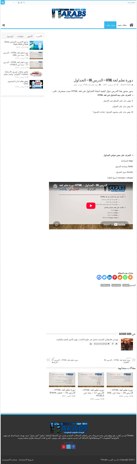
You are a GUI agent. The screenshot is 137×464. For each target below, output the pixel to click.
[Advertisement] (91, 54)
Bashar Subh (126, 85)
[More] (130, 277)
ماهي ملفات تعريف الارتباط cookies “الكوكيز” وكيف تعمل (16, 73)
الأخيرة (39, 36)
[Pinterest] (114, 277)
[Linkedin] (109, 277)
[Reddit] (120, 277)
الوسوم (10, 36)
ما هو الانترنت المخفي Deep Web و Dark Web (16, 43)
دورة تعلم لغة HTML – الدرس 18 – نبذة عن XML (120, 391)
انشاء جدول (116, 285)
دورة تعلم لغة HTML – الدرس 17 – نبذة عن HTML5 (92, 393)
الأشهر (30, 36)
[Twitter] (21, 2)
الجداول (126, 285)
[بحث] (3, 2)
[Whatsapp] (125, 277)
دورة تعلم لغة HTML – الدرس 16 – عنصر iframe (62, 391)
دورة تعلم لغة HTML (90, 85)
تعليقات (20, 36)
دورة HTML (105, 285)
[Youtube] (19, 2)
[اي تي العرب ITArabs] (68, 13)
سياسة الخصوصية (9, 459)
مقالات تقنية (122, 25)
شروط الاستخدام (26, 459)
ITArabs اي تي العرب (131, 25)
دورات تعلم (111, 25)
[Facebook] (24, 2)
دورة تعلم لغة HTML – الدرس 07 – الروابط (65, 360)
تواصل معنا (131, 2)
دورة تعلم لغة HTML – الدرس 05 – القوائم (117, 360)
